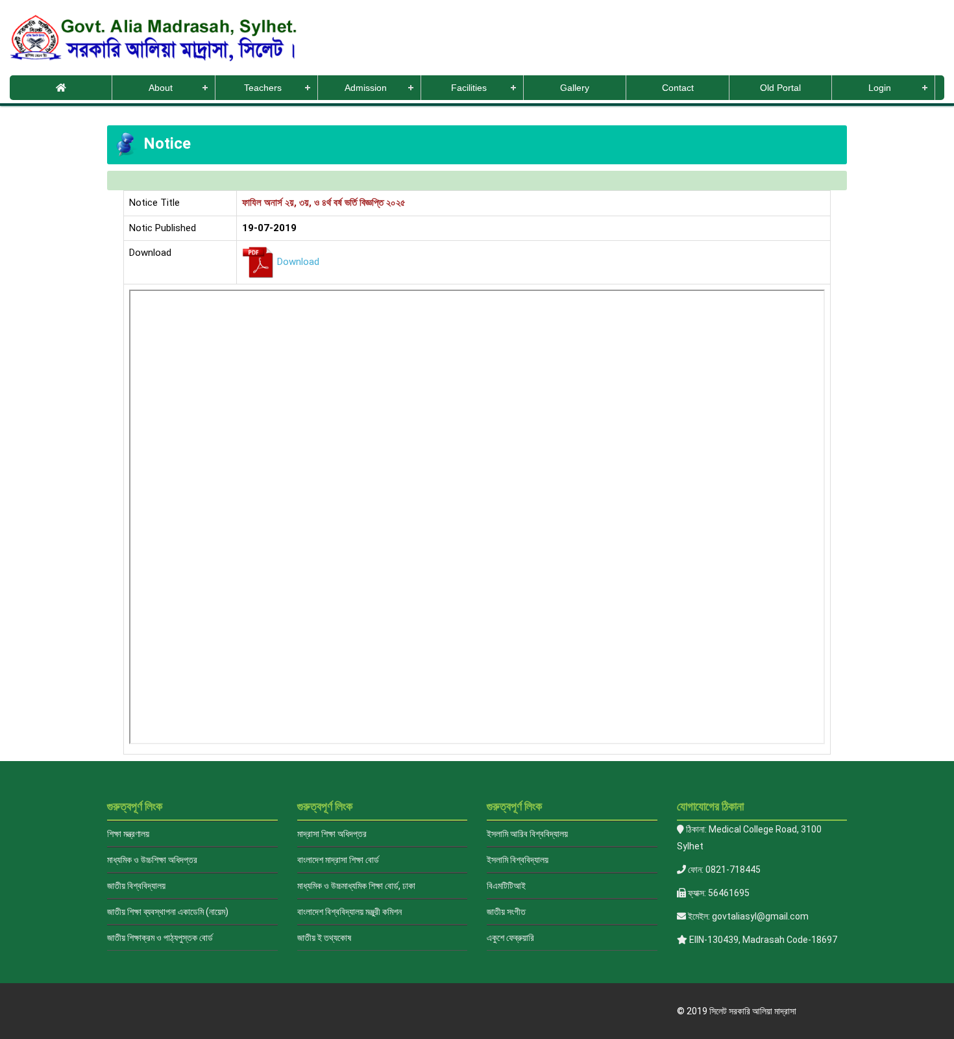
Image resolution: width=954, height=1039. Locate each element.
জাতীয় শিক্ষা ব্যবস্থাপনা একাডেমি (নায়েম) (167, 912)
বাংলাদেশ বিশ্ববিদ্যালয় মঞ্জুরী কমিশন (349, 912)
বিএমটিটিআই (506, 886)
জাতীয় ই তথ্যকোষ (324, 938)
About (161, 87)
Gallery (574, 87)
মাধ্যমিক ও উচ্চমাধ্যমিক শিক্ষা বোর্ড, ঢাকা (356, 886)
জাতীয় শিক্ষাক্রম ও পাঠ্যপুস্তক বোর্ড (160, 938)
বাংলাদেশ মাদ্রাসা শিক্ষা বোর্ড (338, 860)
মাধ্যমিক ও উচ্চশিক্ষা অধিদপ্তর (152, 860)
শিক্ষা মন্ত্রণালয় (128, 834)
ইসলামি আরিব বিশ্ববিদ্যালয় (527, 834)
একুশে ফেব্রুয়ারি (510, 938)
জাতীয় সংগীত (506, 912)
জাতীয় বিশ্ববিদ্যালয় (136, 886)
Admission (366, 87)
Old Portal (780, 87)
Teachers (263, 87)
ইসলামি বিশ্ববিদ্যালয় (517, 860)
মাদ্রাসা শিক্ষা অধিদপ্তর (332, 834)
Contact (678, 87)
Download (298, 262)
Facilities (469, 87)
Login (879, 87)
